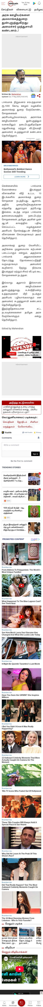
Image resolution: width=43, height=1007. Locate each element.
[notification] (39, 3)
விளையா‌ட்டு (23, 9)
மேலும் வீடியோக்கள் (14, 952)
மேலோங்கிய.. (25, 427)
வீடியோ (10, 947)
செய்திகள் (7, 9)
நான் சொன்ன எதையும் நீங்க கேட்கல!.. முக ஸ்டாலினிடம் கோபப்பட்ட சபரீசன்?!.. (9, 941)
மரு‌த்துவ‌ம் (9, 427)
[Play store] (34, 3)
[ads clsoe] (41, 992)
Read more (11, 353)
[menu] (3, 3)
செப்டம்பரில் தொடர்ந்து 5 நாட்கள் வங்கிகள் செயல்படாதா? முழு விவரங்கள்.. (26, 941)
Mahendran (16, 94)
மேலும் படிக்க (13, 923)
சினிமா (34, 422)
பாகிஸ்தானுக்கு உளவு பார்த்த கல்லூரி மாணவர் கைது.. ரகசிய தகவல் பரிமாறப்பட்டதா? (20, 410)
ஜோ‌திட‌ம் (22, 422)
